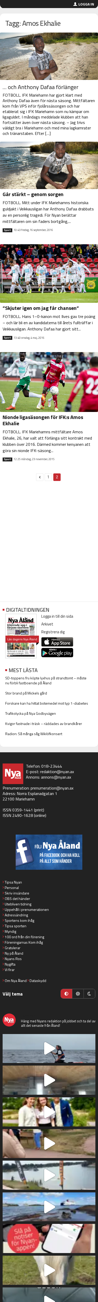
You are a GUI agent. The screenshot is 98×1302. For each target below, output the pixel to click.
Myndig (10, 931)
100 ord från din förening (24, 937)
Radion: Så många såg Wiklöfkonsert (33, 733)
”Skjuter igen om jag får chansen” (41, 308)
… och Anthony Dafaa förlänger (40, 87)
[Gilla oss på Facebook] (49, 852)
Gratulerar (12, 947)
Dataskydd (38, 980)
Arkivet (47, 624)
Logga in (86, 4)
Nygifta (10, 964)
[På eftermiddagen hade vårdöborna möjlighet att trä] (49, 1111)
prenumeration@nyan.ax (52, 788)
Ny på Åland (14, 953)
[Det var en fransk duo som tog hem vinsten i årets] (49, 1175)
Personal (12, 887)
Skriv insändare (17, 893)
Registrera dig (53, 632)
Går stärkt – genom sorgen (33, 194)
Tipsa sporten (15, 926)
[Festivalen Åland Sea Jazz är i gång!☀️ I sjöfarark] (49, 1080)
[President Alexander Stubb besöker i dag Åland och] (49, 1143)
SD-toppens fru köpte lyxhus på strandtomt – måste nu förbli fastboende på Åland (46, 680)
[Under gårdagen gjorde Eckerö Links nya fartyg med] (49, 1207)
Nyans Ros (13, 958)
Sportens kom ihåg (19, 920)
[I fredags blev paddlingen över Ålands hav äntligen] (49, 1048)
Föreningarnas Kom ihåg (24, 942)
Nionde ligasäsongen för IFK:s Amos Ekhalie (43, 420)
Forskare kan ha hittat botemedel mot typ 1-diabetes (46, 703)
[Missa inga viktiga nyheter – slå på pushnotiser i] (49, 1238)
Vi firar (10, 969)
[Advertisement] (49, 544)
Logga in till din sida (57, 616)
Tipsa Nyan (13, 882)
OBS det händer (17, 898)
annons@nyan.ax (56, 777)
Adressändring (16, 915)
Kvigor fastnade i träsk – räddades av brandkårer (43, 723)
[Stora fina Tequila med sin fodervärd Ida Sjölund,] (49, 1270)
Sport (7, 230)
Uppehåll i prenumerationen (27, 909)
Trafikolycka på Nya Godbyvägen (30, 713)
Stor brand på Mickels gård (26, 693)
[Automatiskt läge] (66, 993)
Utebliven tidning (18, 904)
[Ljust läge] (78, 993)
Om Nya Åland (16, 980)
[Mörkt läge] (89, 993)
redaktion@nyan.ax (57, 771)
